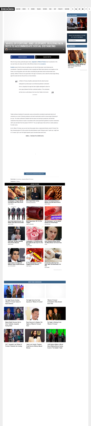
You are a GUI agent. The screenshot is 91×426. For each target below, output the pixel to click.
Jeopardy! (34, 61)
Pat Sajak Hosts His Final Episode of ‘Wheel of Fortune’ (34, 301)
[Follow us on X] (89, 9)
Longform (18, 9)
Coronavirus (18, 179)
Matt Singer (10, 49)
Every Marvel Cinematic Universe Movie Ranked (76, 28)
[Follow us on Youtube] (82, 9)
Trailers (39, 9)
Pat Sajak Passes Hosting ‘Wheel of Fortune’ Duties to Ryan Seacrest (13, 301)
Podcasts (60, 9)
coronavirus (43, 64)
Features (45, 9)
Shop (55, 9)
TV (28, 9)
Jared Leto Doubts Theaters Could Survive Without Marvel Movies (34, 346)
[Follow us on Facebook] (86, 9)
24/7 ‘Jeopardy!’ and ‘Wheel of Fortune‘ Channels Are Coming (13, 345)
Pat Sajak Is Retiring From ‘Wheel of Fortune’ (54, 323)
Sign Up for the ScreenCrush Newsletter (35, 173)
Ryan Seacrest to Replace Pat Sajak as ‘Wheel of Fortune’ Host (34, 324)
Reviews (33, 9)
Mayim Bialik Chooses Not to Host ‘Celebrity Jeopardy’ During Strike (13, 324)
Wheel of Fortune (29, 179)
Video (50, 9)
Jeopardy (24, 179)
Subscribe (67, 9)
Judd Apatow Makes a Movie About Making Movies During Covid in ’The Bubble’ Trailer (55, 346)
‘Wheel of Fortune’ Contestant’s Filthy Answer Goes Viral (54, 301)
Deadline (13, 67)
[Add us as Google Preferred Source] (76, 9)
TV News (18, 181)
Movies (24, 9)
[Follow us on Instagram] (79, 9)
